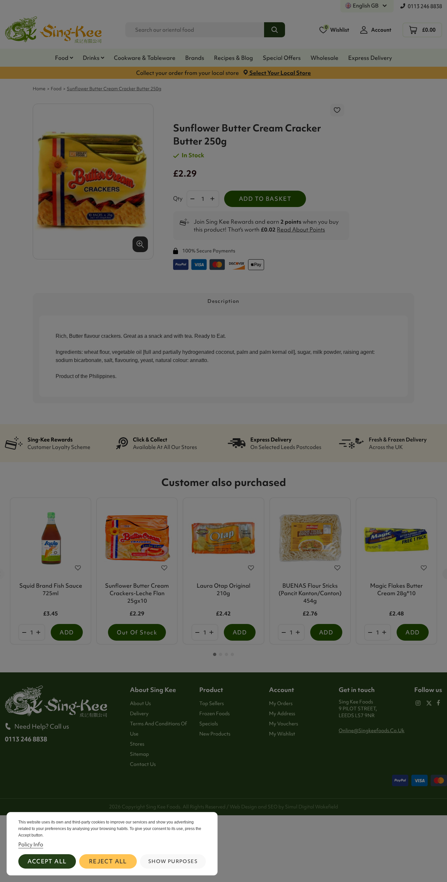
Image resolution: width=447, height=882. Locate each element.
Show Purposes (173, 861)
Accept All (46, 861)
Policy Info (30, 844)
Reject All (108, 861)
